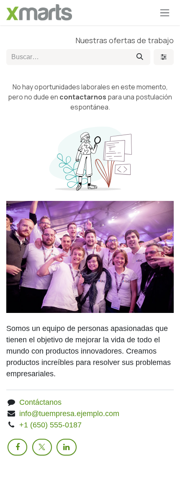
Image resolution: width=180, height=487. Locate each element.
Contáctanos (40, 402)
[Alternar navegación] (165, 12)
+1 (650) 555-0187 (50, 425)
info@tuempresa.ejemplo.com (69, 413)
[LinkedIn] (66, 447)
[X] (42, 447)
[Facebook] (17, 447)
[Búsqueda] (139, 57)
